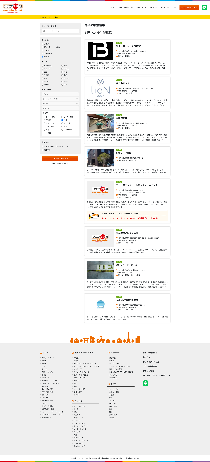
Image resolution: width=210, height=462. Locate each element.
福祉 (47, 130)
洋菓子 (44, 360)
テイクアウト (63, 146)
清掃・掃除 (50, 126)
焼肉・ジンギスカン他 (49, 380)
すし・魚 (45, 386)
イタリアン (45, 395)
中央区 (66, 69)
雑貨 (75, 412)
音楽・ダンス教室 (115, 369)
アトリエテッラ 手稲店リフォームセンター (138, 184)
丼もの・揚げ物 (47, 406)
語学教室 (112, 358)
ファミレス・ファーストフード (53, 412)
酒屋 (75, 435)
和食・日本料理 (47, 389)
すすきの (47, 69)
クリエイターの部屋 (151, 361)
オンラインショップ (81, 440)
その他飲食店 (46, 417)
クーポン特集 (49, 146)
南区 (65, 72)
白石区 (66, 78)
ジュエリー (78, 415)
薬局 (75, 383)
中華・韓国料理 (47, 392)
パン (43, 366)
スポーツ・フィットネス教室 (119, 366)
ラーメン (45, 369)
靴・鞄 (76, 409)
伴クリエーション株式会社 (129, 45)
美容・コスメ (78, 417)
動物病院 (77, 380)
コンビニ (77, 432)
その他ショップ (79, 446)
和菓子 (44, 363)
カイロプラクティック (81, 372)
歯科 (75, 386)
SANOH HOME (123, 152)
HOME (113, 7)
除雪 (65, 126)
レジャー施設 (50, 117)
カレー (44, 403)
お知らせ (146, 357)
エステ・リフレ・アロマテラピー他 (86, 366)
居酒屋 (44, 375)
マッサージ (78, 369)
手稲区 (46, 75)
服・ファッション (80, 406)
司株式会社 (121, 117)
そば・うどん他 (47, 372)
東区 (45, 78)
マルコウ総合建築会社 (127, 299)
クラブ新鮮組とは (126, 7)
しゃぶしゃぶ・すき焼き (50, 383)
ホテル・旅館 (68, 117)
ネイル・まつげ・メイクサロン (85, 363)
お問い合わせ (141, 7)
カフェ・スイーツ (48, 358)
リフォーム (50, 123)
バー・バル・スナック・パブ (52, 414)
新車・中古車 (78, 437)
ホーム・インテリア (81, 426)
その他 (48, 133)
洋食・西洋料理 (47, 400)
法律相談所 (68, 130)
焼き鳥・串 (45, 377)
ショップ (47, 50)
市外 (65, 85)
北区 (65, 75)
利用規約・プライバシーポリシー (163, 7)
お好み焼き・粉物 (48, 409)
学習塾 (111, 360)
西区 (45, 72)
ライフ (49, 17)
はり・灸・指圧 (79, 389)
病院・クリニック (80, 377)
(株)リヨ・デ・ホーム (127, 264)
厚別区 (46, 81)
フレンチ (45, 397)
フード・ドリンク (80, 429)
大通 (65, 66)
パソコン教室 (114, 363)
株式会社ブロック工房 (127, 232)
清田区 (46, 85)
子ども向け (113, 375)
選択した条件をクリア (60, 163)
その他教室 (113, 377)
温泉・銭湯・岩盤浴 (81, 375)
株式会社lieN (122, 83)
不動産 (48, 120)
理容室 (76, 360)
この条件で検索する (60, 158)
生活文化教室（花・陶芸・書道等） (122, 372)
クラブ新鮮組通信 (150, 366)
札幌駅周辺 (48, 66)
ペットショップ (79, 443)
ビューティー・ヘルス (52, 47)
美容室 (76, 358)
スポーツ (77, 420)
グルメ (46, 44)
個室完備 (47, 150)
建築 (65, 120)
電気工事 (67, 123)
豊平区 (66, 81)
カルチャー (48, 53)
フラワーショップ (80, 423)
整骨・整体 (78, 392)
